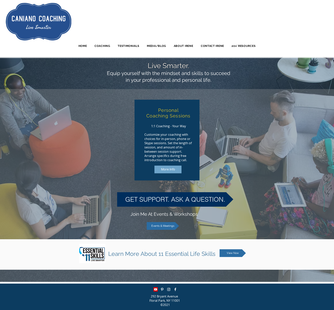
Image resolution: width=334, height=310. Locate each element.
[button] (102, 45)
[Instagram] (169, 289)
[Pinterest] (162, 289)
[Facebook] (175, 289)
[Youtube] (155, 289)
